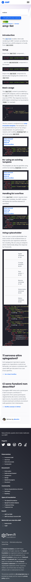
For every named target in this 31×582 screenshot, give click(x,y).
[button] (28, 2)
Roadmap (7, 493)
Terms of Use (5, 542)
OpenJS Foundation (8, 549)
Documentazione (7, 23)
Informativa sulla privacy (16, 542)
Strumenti (7, 482)
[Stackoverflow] (25, 444)
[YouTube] (8, 444)
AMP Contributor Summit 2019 (13, 516)
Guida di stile (8, 523)
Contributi (7, 491)
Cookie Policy (5, 544)
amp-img (7, 141)
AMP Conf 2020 (8, 514)
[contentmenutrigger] (14, 12)
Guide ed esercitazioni (10, 473)
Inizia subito (8, 471)
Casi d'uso (7, 459)
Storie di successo (9, 462)
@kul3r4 (16, 419)
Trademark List (9, 507)
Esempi (17, 23)
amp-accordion (9, 144)
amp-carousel (8, 139)
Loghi (6, 525)
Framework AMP (9, 457)
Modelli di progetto (10, 480)
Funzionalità (8, 464)
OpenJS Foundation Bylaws (12, 503)
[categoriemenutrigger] (10, 17)
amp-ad (6, 142)
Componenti (8, 475)
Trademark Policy (9, 505)
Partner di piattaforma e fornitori (14, 489)
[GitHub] (20, 444)
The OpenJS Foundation (11, 500)
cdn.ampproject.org (21, 574)
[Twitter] (3, 444)
